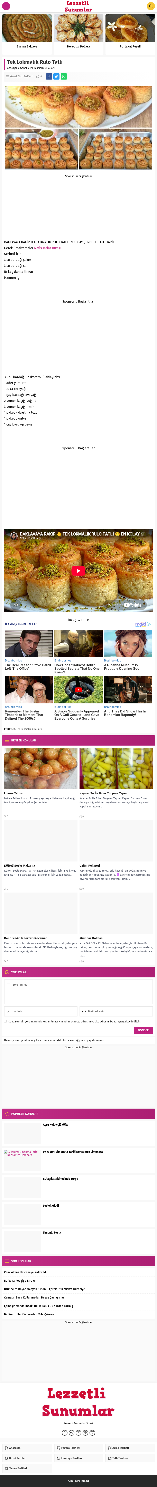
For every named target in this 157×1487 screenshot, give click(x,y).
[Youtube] (78, 1433)
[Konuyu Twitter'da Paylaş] (56, 76)
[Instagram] (92, 1433)
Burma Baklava (27, 46)
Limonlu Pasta (52, 1232)
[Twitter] (71, 1433)
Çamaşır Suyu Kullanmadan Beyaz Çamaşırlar (34, 1297)
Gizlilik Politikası (78, 1480)
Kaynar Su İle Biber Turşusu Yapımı (104, 793)
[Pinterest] (85, 1433)
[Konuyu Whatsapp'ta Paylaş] (64, 76)
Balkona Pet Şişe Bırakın (20, 1280)
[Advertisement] (78, 206)
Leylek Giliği (51, 1205)
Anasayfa (12, 68)
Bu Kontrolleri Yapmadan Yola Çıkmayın (30, 1314)
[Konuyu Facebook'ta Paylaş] (49, 76)
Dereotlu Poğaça (78, 46)
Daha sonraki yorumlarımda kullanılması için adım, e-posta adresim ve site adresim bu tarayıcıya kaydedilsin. (74, 1021)
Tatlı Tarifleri (25, 76)
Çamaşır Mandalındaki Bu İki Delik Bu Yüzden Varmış (38, 1306)
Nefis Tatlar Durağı (47, 248)
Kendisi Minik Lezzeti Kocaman (25, 938)
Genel (23, 68)
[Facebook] (64, 1433)
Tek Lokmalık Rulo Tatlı (29, 729)
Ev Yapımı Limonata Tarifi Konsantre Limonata (73, 1152)
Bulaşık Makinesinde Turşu (60, 1179)
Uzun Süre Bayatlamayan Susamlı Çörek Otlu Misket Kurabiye (44, 1289)
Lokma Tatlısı (13, 793)
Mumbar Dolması (91, 938)
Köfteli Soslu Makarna (19, 865)
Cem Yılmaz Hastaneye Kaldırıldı (25, 1272)
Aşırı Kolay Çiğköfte (55, 1124)
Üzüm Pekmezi (90, 865)
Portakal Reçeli (130, 46)
